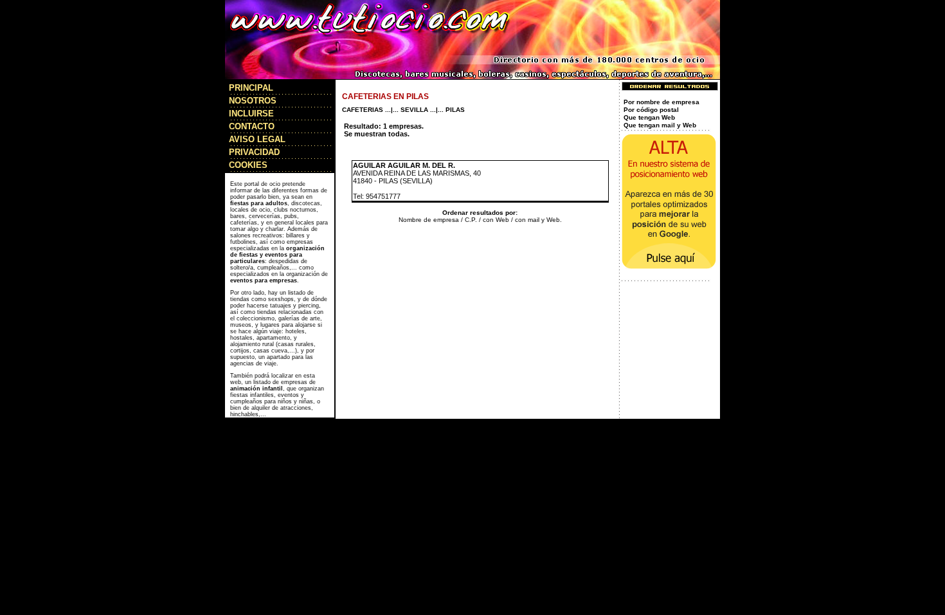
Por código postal (651, 109)
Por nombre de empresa (661, 102)
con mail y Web (537, 219)
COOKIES (248, 165)
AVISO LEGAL (257, 139)
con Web (496, 219)
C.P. (471, 219)
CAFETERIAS (362, 109)
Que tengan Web (649, 117)
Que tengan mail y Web (660, 125)
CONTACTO (251, 126)
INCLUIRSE (251, 113)
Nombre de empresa (429, 219)
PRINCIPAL (251, 88)
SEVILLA (414, 109)
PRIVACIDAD (254, 152)
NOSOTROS (252, 101)
